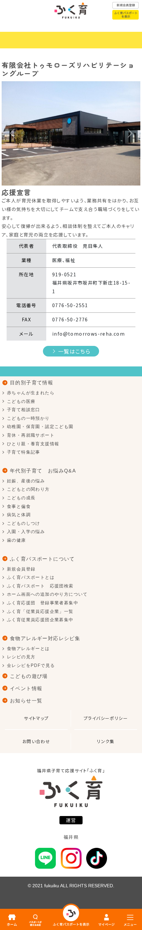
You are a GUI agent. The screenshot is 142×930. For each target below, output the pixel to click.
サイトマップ (36, 718)
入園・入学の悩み (26, 531)
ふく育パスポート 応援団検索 (40, 585)
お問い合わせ (36, 741)
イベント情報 (26, 688)
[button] (12, 133)
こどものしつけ (23, 523)
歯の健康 (16, 540)
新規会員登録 (21, 569)
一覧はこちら (74, 351)
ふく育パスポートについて (42, 559)
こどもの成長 (21, 497)
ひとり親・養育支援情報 (33, 443)
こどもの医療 (21, 401)
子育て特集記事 (23, 452)
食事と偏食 (19, 506)
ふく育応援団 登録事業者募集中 (42, 602)
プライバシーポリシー (106, 718)
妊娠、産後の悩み (26, 480)
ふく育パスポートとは (30, 577)
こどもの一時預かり (28, 418)
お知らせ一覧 (26, 700)
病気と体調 (19, 514)
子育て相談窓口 (23, 409)
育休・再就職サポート (30, 435)
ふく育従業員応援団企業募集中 (40, 619)
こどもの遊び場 (29, 676)
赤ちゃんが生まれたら (30, 392)
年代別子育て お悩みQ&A (43, 470)
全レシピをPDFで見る (31, 665)
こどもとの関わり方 (28, 489)
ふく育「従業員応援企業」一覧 (40, 611)
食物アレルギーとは (28, 648)
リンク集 (106, 741)
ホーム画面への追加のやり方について (47, 594)
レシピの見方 (21, 656)
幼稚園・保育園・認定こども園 (40, 426)
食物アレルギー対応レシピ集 (45, 638)
